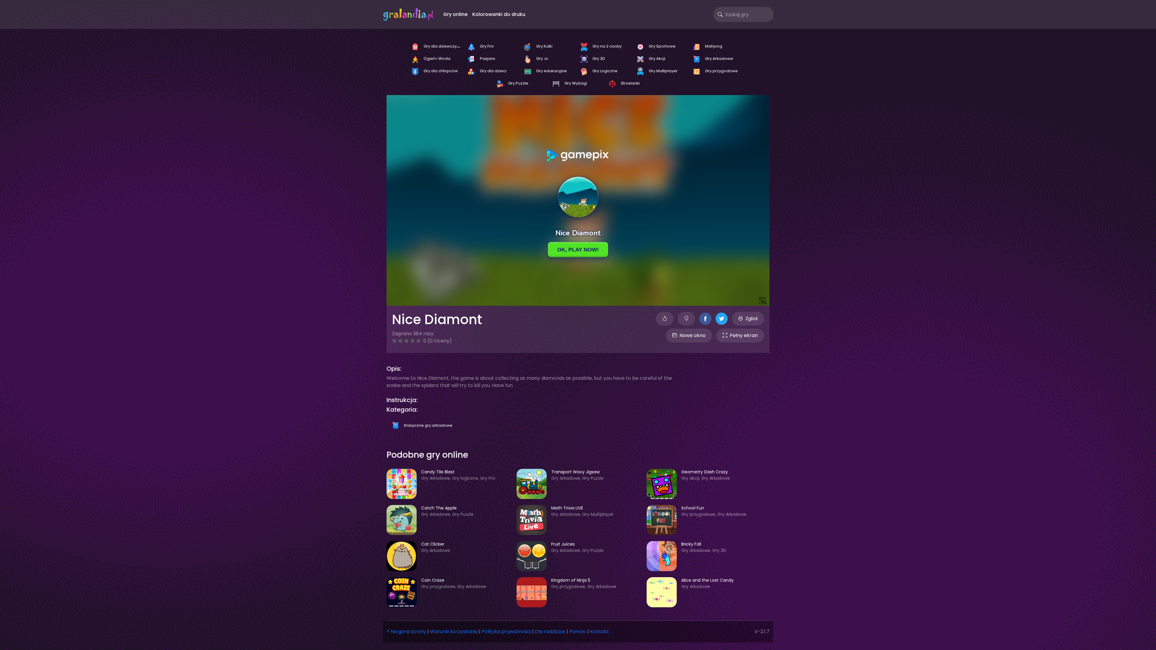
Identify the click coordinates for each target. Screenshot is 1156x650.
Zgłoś (751, 318)
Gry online (455, 14)
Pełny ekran (744, 335)
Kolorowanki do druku (498, 14)
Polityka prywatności (506, 631)
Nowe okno (692, 335)
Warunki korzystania (454, 631)
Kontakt (599, 631)
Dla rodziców (550, 631)
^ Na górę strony (406, 631)
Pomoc (577, 631)
